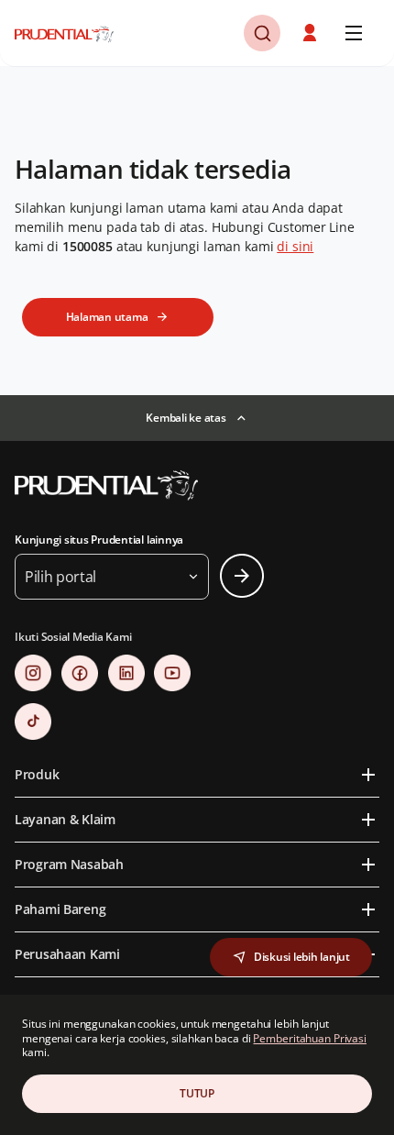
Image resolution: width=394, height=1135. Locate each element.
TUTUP (197, 1093)
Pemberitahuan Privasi (309, 1038)
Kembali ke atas (185, 417)
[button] (311, 33)
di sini (295, 246)
